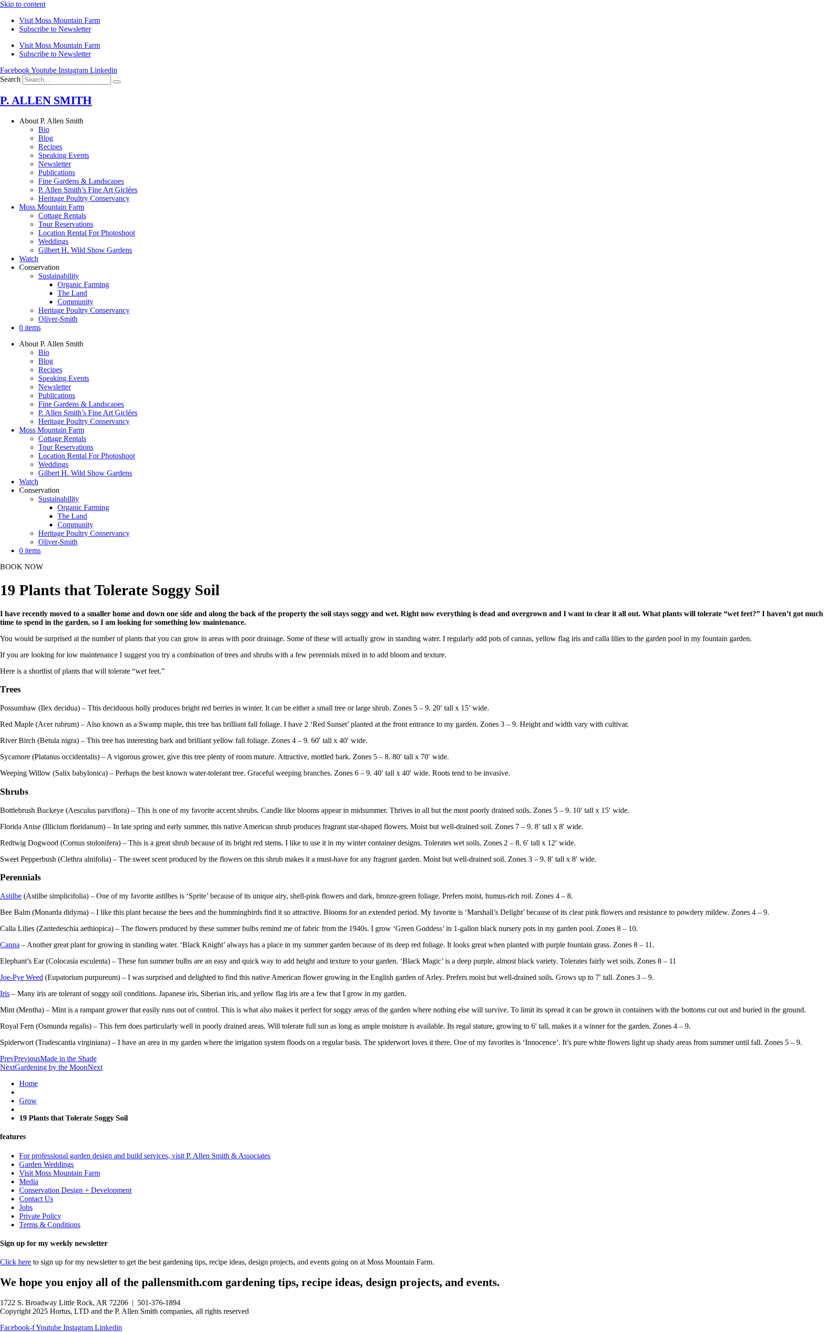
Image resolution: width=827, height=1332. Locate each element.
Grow (28, 1101)
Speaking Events (63, 155)
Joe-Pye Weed (21, 977)
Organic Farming (83, 284)
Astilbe (11, 896)
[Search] (117, 81)
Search (10, 79)
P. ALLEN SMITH (46, 100)
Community (75, 302)
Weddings (53, 241)
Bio (43, 129)
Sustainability (58, 276)
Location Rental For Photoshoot (86, 233)
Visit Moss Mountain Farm (59, 20)
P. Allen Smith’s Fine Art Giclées (87, 190)
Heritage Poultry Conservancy (84, 198)
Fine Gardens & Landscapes (81, 181)
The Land (72, 293)
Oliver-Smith (58, 319)
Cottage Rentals (62, 215)
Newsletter (54, 164)
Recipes (50, 147)
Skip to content (22, 4)
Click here (15, 1262)
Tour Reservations (65, 224)
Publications (56, 172)
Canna (10, 945)
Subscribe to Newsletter (55, 29)
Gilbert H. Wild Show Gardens (85, 250)
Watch (28, 259)
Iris (5, 993)
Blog (45, 138)
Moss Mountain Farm (51, 207)
